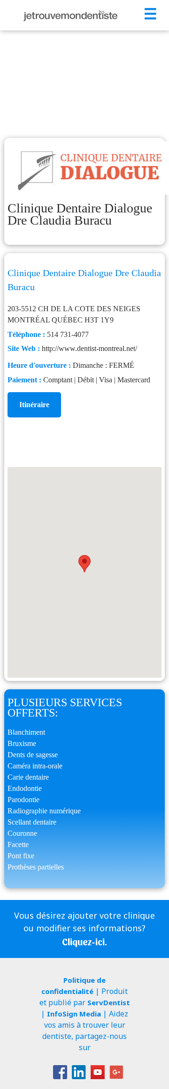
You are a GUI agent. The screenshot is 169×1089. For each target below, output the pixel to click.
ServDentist (108, 1002)
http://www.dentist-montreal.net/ (89, 348)
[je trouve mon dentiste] (70, 15)
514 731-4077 (68, 334)
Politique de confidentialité (73, 985)
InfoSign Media (74, 1013)
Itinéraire (34, 405)
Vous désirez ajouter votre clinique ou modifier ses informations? (84, 928)
